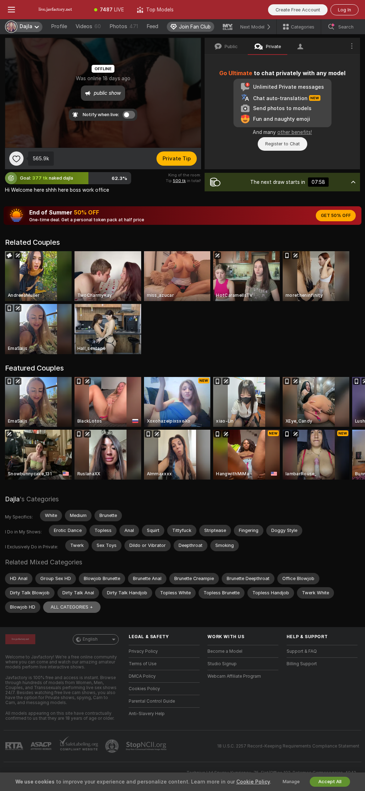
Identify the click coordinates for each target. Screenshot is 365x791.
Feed (152, 26)
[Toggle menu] (11, 9)
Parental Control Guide (152, 701)
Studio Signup (222, 663)
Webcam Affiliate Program (234, 676)
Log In (344, 9)
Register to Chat (282, 143)
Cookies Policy (144, 688)
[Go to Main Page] (55, 9)
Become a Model (224, 651)
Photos (123, 26)
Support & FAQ (302, 651)
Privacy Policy (143, 651)
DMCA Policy (142, 676)
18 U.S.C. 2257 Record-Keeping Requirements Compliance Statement (288, 746)
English (90, 639)
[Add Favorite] (16, 158)
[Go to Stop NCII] (147, 746)
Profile (59, 26)
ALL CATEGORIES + (72, 607)
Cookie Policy (253, 782)
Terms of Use (142, 663)
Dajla (12, 499)
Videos (88, 26)
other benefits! (294, 132)
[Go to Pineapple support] (112, 746)
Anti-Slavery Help (147, 713)
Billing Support (302, 663)
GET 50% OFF (336, 215)
